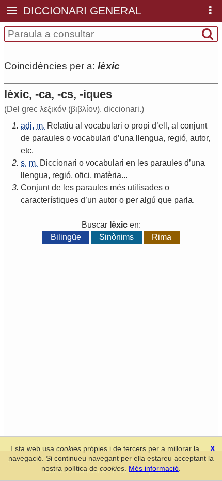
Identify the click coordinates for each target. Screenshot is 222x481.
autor (199, 138)
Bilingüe (66, 237)
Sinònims (116, 237)
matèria (107, 175)
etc (26, 150)
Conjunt (35, 187)
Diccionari (58, 162)
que (165, 200)
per (132, 200)
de (25, 138)
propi (140, 125)
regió (176, 138)
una (127, 138)
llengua (149, 138)
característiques (49, 200)
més (117, 187)
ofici (82, 175)
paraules (48, 138)
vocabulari (103, 125)
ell (162, 125)
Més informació (154, 468)
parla (183, 200)
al (78, 125)
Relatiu (60, 125)
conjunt (193, 125)
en (130, 162)
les (142, 162)
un (92, 200)
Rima (161, 237)
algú (148, 200)
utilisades (145, 187)
